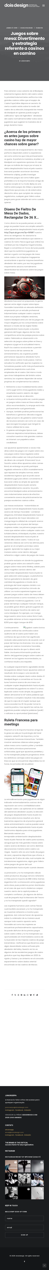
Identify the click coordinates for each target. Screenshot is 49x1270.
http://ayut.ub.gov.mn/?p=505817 (19, 232)
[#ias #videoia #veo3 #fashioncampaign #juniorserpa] (37, 1166)
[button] (43, 5)
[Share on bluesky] (30, 995)
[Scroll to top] (44, 1265)
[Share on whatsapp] (27, 995)
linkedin (27, 1110)
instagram (9, 1110)
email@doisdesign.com (14, 1132)
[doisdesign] (22, 5)
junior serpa (25, 61)
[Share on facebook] (12, 995)
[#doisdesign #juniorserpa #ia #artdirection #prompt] (37, 1179)
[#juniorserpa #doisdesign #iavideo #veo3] (11, 1179)
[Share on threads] (18, 995)
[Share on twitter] (15, 995)
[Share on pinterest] (21, 995)
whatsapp (9, 1130)
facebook (19, 1110)
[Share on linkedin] (24, 995)
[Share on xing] (33, 995)
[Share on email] (36, 995)
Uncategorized (27, 28)
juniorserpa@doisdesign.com (16, 1107)
